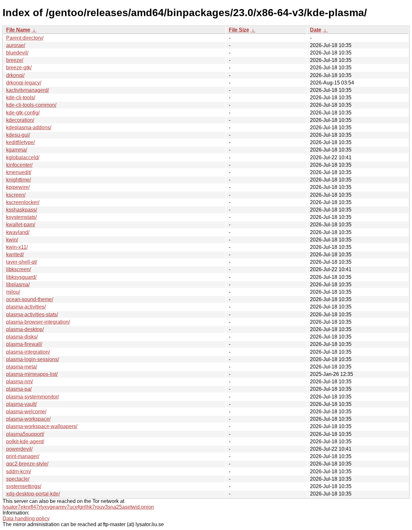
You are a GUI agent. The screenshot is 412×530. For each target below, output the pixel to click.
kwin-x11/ (17, 247)
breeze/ (14, 60)
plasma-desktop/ (25, 329)
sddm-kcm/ (18, 471)
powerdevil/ (19, 449)
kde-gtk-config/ (23, 112)
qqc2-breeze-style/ (27, 463)
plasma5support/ (25, 434)
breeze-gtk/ (19, 67)
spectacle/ (17, 479)
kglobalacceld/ (22, 157)
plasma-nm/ (19, 381)
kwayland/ (17, 232)
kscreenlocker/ (22, 202)
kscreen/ (15, 195)
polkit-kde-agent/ (25, 441)
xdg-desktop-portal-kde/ (33, 493)
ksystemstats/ (21, 217)
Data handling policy (26, 518)
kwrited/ (15, 254)
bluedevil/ (17, 52)
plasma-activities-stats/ (32, 314)
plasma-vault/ (21, 404)
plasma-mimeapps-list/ (32, 374)
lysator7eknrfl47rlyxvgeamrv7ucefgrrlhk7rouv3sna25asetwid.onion (78, 507)
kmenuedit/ (18, 172)
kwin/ (12, 239)
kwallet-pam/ (20, 224)
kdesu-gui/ (18, 135)
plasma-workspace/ (28, 419)
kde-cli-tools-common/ (31, 105)
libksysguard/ (21, 277)
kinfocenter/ (19, 165)
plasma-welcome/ (26, 411)
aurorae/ (15, 45)
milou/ (13, 292)
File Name (18, 30)
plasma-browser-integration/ (38, 322)
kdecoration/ (20, 120)
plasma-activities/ (26, 306)
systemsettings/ (23, 486)
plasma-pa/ (19, 389)
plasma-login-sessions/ (32, 359)
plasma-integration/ (28, 352)
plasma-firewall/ (24, 344)
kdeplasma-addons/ (28, 127)
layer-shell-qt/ (21, 262)
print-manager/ (22, 456)
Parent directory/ (24, 38)
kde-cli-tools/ (20, 97)
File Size (239, 30)
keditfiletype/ (20, 142)
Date (315, 30)
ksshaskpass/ (21, 209)
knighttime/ (18, 179)
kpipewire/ (18, 187)
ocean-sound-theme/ (29, 299)
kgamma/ (16, 149)
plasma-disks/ (22, 336)
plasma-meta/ (21, 366)
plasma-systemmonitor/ (32, 396)
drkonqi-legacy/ (23, 82)
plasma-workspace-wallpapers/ (41, 426)
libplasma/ (18, 284)
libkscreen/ (18, 269)
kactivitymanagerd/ (27, 90)
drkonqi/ (15, 75)
